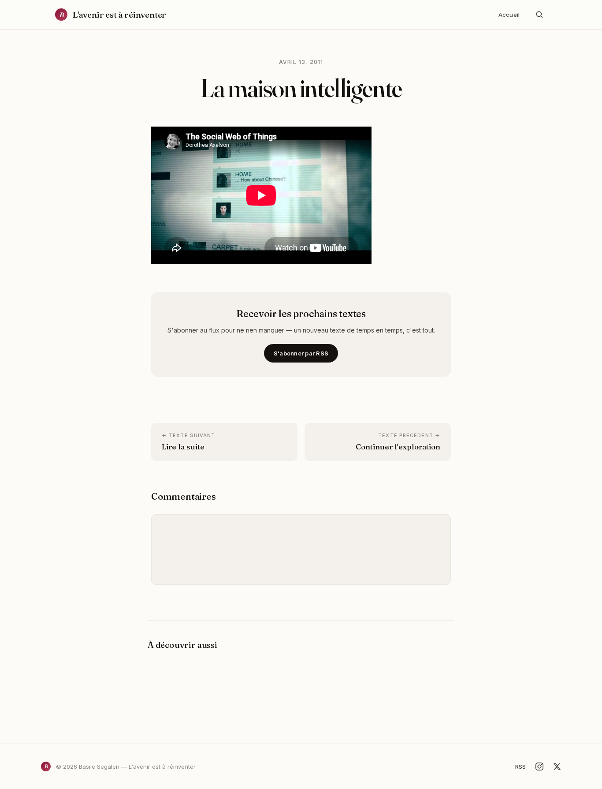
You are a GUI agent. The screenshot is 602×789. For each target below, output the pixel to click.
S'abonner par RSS (301, 353)
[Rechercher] (539, 14)
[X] (557, 766)
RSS (520, 766)
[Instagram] (539, 766)
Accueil (509, 14)
